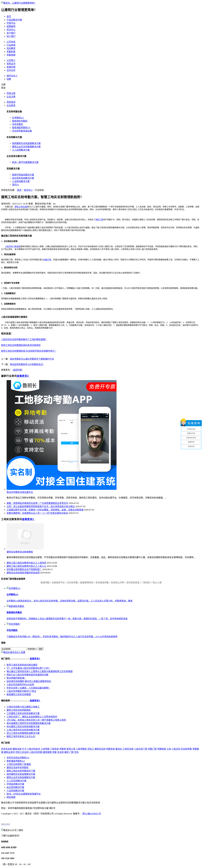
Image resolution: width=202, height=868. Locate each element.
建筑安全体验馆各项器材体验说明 (23, 573)
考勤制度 (11, 51)
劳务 (76, 752)
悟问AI (15, 184)
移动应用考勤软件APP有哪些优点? (27, 364)
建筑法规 (17, 749)
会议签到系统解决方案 (23, 178)
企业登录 (11, 105)
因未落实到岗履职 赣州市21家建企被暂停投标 (29, 681)
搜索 (40, 649)
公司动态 (11, 42)
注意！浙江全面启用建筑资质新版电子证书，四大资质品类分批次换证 (41, 506)
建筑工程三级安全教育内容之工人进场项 (26, 563)
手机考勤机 (17, 124)
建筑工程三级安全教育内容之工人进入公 (26, 566)
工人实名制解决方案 (16, 781)
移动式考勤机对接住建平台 (20, 492)
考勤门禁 (152, 749)
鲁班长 (118, 749)
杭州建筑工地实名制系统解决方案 (23, 726)
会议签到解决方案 (15, 787)
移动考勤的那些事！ (16, 678)
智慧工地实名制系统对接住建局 (22, 665)
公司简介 (11, 60)
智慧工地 (71, 749)
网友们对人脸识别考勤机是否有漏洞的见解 (27, 675)
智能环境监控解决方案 (23, 175)
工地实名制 (128, 749)
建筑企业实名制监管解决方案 (21, 777)
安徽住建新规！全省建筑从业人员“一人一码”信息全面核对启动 (37, 513)
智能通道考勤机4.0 (21, 127)
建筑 (66, 752)
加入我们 (11, 36)
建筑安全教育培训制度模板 (20, 552)
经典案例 (11, 26)
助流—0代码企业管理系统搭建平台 (24, 794)
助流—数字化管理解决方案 (25, 162)
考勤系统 (110, 749)
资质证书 (11, 64)
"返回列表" (17, 370)
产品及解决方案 (14, 20)
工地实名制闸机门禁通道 (19, 764)
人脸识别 (175, 749)
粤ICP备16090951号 (91, 813)
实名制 (60, 752)
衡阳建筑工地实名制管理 (19, 694)
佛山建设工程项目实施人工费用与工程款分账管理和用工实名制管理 (40, 671)
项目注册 (11, 93)
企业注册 (11, 96)
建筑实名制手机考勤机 (18, 767)
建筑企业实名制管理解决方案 (26, 146)
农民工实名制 (22, 752)
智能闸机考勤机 (19, 121)
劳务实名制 (6, 749)
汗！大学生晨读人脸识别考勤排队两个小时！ (29, 668)
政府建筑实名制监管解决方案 (26, 143)
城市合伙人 (12, 76)
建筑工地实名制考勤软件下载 (21, 771)
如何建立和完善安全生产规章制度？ (24, 569)
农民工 (90, 749)
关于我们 (11, 33)
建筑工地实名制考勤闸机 (19, 710)
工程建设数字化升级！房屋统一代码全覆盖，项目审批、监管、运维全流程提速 (45, 510)
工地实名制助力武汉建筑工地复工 (23, 707)
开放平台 (11, 23)
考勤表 (62, 749)
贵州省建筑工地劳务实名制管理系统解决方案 (29, 723)
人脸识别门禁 (140, 749)
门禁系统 (54, 749)
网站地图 (11, 797)
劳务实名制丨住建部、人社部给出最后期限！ (29, 688)
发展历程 (11, 67)
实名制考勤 (186, 749)
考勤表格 (11, 55)
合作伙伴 (11, 70)
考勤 (54, 752)
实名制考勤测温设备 (22, 131)
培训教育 (11, 48)
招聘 (9, 79)
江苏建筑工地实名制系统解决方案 (23, 713)
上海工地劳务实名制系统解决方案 (23, 730)
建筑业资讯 (9, 752)
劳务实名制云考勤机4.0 (18, 758)
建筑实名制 (100, 749)
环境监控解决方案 (15, 784)
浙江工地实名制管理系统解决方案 (23, 733)
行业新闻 (11, 45)
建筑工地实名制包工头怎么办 (21, 736)
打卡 (24, 749)
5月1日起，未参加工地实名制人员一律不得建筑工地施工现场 (36, 720)
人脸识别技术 (33, 749)
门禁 (71, 752)
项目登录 (11, 102)
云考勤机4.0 (18, 118)
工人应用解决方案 (21, 150)
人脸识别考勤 (35, 752)
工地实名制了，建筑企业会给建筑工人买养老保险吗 (32, 717)
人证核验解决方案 (21, 181)
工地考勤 (45, 749)
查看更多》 (23, 375)
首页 (9, 16)
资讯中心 (11, 30)
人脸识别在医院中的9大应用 (20, 684)
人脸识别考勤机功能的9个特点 (21, 691)
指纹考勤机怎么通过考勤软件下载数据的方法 (32, 359)
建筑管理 (47, 752)
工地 (169, 749)
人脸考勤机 (81, 749)
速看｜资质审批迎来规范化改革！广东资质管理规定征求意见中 (37, 503)
